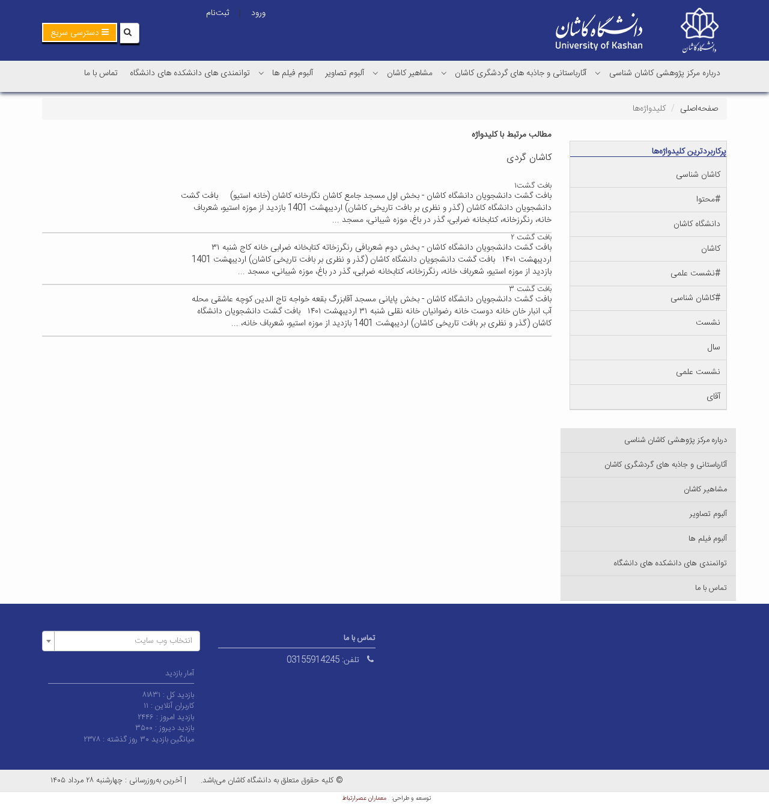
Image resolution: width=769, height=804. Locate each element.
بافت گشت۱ (533, 185)
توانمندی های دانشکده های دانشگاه (190, 73)
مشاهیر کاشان (410, 73)
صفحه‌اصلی (699, 109)
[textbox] (124, 641)
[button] (79, 32)
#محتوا (708, 199)
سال (714, 347)
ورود (258, 13)
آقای (713, 397)
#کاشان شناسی (695, 298)
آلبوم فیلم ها (292, 73)
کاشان (710, 249)
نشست (708, 323)
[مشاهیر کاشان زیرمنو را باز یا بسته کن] (375, 73)
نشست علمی (698, 372)
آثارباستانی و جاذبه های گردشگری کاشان (520, 73)
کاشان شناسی (698, 175)
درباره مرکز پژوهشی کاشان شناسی (664, 73)
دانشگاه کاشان (696, 224)
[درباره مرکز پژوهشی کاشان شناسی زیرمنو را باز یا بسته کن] (597, 73)
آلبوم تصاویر (344, 73)
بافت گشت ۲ (531, 237)
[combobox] (121, 641)
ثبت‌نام (217, 13)
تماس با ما (101, 73)
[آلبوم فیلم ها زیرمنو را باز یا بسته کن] (261, 73)
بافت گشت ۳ (530, 289)
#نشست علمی (695, 273)
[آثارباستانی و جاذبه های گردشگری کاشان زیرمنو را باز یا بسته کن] (444, 73)
